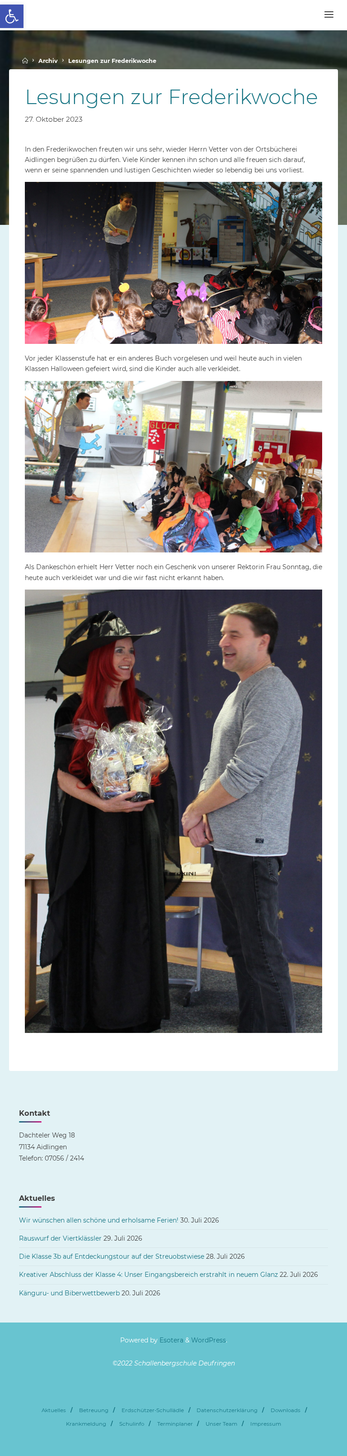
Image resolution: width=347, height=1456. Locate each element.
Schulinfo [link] (131, 1424)
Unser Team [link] (221, 1424)
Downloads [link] (285, 1410)
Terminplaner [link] (175, 1424)
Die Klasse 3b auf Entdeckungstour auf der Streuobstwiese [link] (111, 1256)
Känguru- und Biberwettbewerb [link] (69, 1293)
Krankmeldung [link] (86, 1424)
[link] (11, 16)
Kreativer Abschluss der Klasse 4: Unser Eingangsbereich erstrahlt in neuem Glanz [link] (148, 1274)
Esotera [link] (170, 1340)
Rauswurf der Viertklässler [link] (60, 1238)
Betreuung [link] (93, 1410)
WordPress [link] (208, 1340)
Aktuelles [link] (54, 1410)
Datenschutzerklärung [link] (227, 1410)
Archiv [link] (48, 60)
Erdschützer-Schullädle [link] (153, 1410)
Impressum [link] (265, 1424)
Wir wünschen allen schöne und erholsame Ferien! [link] (98, 1220)
